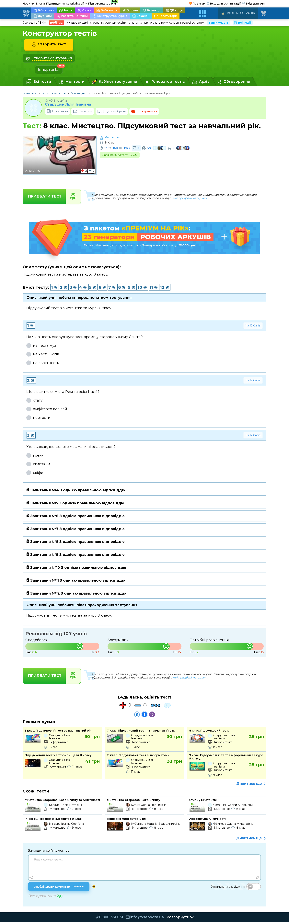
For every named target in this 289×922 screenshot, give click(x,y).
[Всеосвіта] (26, 13)
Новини (28, 3)
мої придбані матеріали (190, 198)
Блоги (40, 3)
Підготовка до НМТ (103, 3)
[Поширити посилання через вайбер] (152, 714)
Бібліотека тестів (54, 93)
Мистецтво (79, 93)
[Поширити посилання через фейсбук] (144, 714)
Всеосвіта (30, 93)
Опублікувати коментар (59, 886)
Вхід (230, 13)
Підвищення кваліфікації (66, 3)
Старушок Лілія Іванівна (68, 104)
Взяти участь (219, 22)
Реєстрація (245, 13)
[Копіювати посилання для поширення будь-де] (137, 714)
